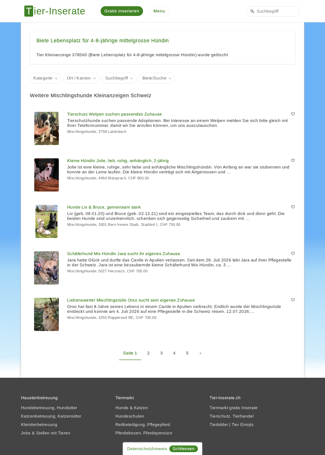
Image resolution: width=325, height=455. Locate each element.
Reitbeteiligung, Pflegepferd (142, 424)
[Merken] (293, 114)
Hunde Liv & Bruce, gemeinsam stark (104, 207)
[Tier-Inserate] (57, 11)
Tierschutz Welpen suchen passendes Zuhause (114, 114)
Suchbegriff (116, 78)
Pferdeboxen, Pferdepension (143, 433)
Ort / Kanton (79, 78)
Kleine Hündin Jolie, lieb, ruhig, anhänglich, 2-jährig (118, 160)
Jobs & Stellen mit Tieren (45, 433)
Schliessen (184, 448)
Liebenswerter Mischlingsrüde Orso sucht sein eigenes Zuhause (131, 300)
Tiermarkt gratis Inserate (234, 407)
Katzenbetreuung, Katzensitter (51, 416)
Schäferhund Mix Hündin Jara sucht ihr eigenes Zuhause (123, 253)
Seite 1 (130, 353)
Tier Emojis (243, 424)
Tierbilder (219, 424)
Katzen (141, 407)
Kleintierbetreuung (39, 424)
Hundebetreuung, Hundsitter (49, 407)
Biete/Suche (154, 78)
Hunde (122, 407)
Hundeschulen (129, 416)
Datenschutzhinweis (147, 448)
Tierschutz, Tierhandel (232, 416)
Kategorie (43, 78)
